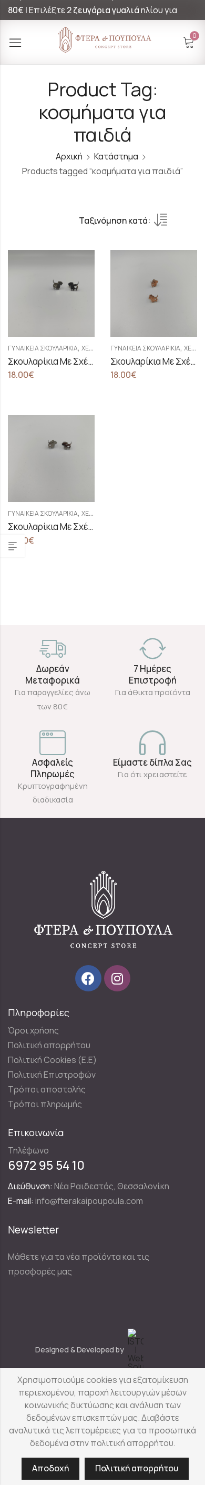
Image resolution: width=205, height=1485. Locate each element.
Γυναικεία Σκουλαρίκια (43, 348)
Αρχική (69, 156)
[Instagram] (117, 978)
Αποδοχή (50, 1468)
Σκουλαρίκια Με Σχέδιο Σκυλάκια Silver (86, 526)
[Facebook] (88, 978)
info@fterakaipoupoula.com (89, 1201)
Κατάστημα (116, 156)
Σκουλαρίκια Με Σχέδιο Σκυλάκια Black (85, 361)
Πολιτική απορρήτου (136, 1468)
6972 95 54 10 (46, 1165)
